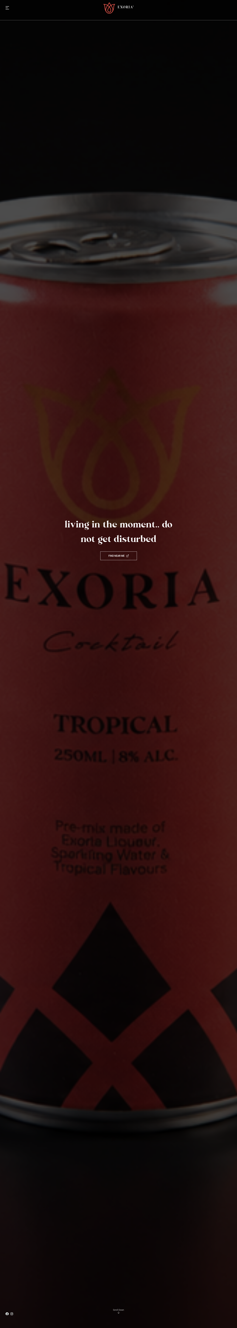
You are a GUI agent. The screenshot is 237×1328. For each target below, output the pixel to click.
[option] (118, 664)
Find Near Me (116, 555)
